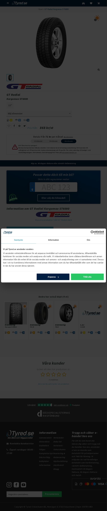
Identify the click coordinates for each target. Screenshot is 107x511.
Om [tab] (88, 240)
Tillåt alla (87, 277)
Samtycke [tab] (18, 240)
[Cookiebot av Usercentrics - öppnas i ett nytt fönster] (92, 232)
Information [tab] (53, 240)
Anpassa (52, 277)
